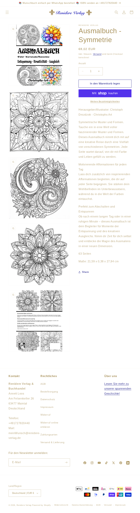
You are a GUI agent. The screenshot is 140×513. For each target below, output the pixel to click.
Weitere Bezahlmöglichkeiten (105, 101)
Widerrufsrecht (61, 505)
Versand (97, 54)
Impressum (46, 407)
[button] (7, 12)
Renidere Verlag (24, 505)
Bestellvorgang (49, 391)
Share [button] (85, 272)
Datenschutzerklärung (82, 505)
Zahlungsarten (49, 434)
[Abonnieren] (66, 462)
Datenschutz (47, 399)
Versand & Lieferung (52, 442)
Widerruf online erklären (49, 424)
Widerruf (45, 414)
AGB (43, 384)
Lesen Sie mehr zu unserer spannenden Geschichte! (117, 388)
